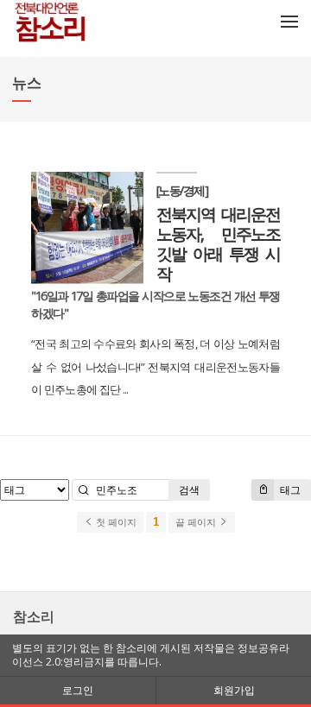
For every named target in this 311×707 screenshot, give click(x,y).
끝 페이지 (197, 522)
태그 (289, 490)
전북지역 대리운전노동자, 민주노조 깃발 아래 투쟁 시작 (218, 243)
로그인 (77, 690)
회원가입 (234, 690)
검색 (189, 490)
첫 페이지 (114, 522)
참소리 (33, 616)
